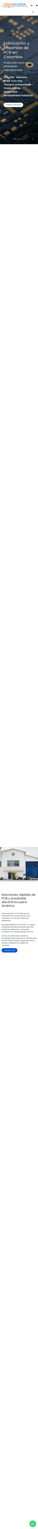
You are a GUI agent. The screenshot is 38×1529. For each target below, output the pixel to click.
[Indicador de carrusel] (15, 139)
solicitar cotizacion (13, 105)
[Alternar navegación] (33, 12)
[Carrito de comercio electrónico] (31, 5)
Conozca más (9, 950)
